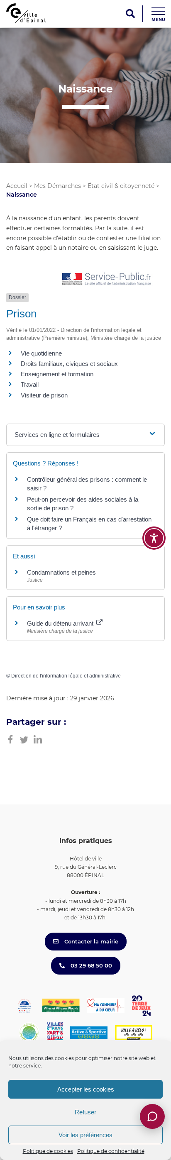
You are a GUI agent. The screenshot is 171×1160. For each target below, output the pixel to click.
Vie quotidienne (41, 353)
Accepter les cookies (85, 1089)
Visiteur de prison (44, 395)
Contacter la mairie (90, 941)
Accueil (16, 186)
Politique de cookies (48, 1151)
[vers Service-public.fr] (107, 279)
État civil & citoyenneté (121, 186)
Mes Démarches (57, 186)
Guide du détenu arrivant (61, 623)
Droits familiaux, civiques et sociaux (69, 363)
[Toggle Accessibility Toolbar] (154, 538)
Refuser (85, 1112)
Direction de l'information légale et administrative (66, 676)
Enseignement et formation (57, 374)
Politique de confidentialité (110, 1151)
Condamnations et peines (61, 572)
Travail (30, 384)
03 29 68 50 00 (90, 965)
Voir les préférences (85, 1134)
